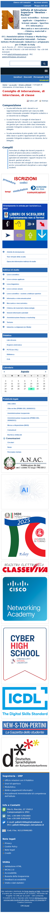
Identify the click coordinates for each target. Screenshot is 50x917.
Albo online (11, 404)
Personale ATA (41, 77)
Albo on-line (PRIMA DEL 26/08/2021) (21, 408)
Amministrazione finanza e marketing (21, 318)
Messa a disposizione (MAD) (18, 425)
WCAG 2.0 (9, 870)
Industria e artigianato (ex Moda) (19, 327)
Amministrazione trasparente (18, 413)
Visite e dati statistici (14, 883)
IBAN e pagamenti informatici (19, 790)
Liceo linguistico (13, 284)
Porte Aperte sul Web (32, 891)
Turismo (10, 322)
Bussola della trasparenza (17, 876)
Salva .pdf (33, 101)
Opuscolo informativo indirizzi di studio (21, 261)
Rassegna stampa (14, 452)
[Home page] (10, 28)
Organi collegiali (25, 85)
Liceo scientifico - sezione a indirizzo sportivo (24, 294)
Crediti (8, 853)
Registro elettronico (14, 345)
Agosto (25, 371)
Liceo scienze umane (15, 289)
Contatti (27, 6)
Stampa (45, 101)
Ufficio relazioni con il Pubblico (19, 780)
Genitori (18, 77)
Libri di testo (11, 340)
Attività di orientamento (15, 252)
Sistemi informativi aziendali (17, 313)
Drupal (26, 906)
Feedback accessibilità (15, 880)
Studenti (44, 80)
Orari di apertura (13, 784)
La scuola (13, 85)
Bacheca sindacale (14, 435)
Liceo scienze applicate (15, 279)
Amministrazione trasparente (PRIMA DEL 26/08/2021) (23, 419)
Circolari (10, 442)
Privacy (8, 843)
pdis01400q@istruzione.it (17, 54)
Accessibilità (10, 873)
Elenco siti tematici (22, 2)
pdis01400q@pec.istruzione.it (14, 57)
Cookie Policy (11, 846)
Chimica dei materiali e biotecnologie (21, 308)
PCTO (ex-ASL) (12, 350)
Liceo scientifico (13, 275)
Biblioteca (10, 354)
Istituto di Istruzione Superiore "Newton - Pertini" (34, 12)
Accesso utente (41, 2)
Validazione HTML (13, 866)
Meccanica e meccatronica (17, 303)
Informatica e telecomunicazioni (19, 298)
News (9, 447)
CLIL (8, 359)
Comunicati (11, 430)
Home (5, 85)
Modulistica (10, 787)
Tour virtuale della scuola (16, 257)
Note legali (10, 850)
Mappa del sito (41, 6)
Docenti (28, 77)
